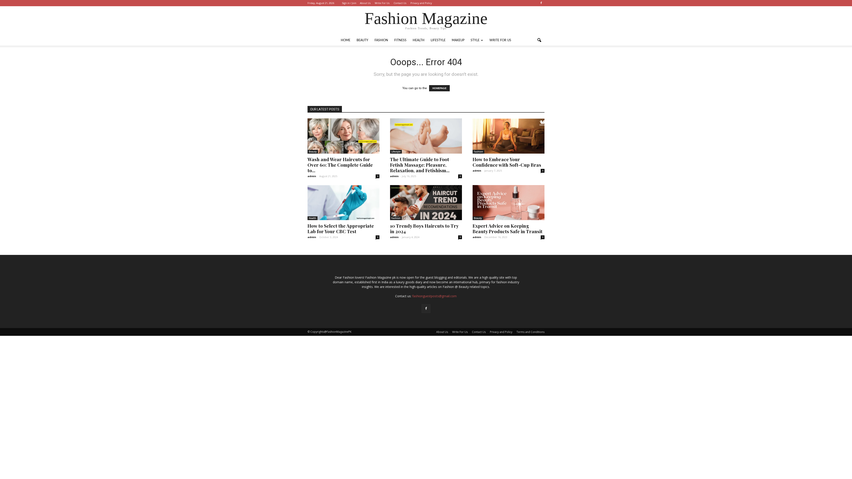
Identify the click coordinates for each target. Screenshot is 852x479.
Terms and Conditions (530, 332)
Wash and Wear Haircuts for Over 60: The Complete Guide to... (340, 164)
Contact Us (400, 3)
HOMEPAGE (439, 88)
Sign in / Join (349, 3)
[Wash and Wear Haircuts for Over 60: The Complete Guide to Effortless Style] (343, 136)
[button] (539, 40)
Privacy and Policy (421, 3)
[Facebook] (541, 3)
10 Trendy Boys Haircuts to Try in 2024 (424, 228)
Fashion (381, 40)
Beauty (362, 40)
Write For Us (382, 3)
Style (475, 40)
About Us (365, 3)
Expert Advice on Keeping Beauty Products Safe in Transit (507, 228)
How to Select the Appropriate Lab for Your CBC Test (341, 228)
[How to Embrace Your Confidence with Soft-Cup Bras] (508, 136)
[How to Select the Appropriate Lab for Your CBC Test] (343, 202)
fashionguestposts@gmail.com (434, 296)
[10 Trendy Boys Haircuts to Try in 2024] (426, 202)
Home (345, 40)
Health (418, 40)
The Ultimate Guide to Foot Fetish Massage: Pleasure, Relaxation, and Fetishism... (420, 164)
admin (312, 176)
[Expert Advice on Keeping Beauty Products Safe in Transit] (508, 202)
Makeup (458, 40)
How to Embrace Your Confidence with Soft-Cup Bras (507, 162)
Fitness (400, 40)
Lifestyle (438, 40)
